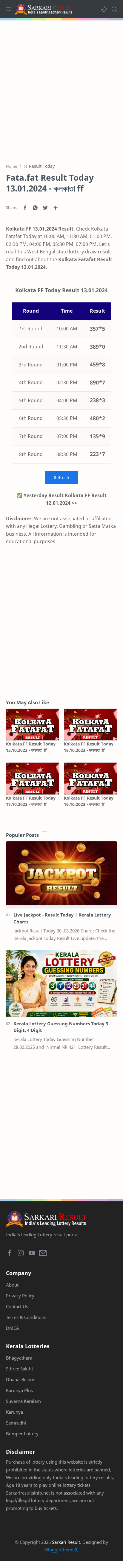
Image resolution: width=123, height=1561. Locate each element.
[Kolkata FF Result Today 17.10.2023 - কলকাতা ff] (32, 778)
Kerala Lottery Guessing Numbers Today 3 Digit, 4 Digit (60, 1027)
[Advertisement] (61, 88)
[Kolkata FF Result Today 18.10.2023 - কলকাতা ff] (90, 725)
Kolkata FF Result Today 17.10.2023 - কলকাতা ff (31, 801)
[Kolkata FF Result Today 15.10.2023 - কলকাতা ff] (32, 725)
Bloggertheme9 (61, 1550)
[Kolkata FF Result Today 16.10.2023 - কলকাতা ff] (90, 778)
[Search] (114, 9)
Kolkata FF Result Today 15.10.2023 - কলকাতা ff (31, 747)
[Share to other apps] (55, 207)
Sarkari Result (66, 1542)
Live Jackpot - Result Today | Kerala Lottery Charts (62, 918)
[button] (103, 9)
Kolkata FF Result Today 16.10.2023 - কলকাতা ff (88, 801)
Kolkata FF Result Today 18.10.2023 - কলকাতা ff (88, 747)
